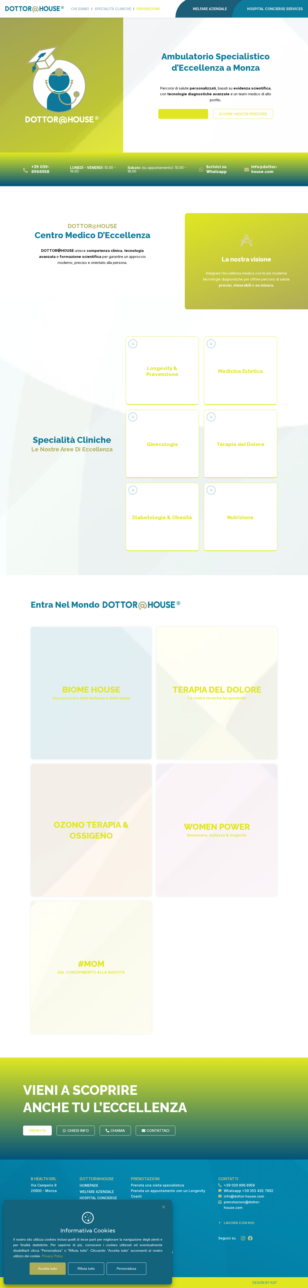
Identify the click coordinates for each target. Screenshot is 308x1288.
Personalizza (126, 1268)
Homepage (89, 1185)
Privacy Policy (52, 1256)
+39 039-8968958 (40, 169)
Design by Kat (264, 1283)
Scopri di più (162, 390)
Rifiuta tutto (86, 1268)
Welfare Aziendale (97, 1192)
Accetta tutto (47, 1268)
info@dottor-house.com (264, 169)
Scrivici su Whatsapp (216, 169)
